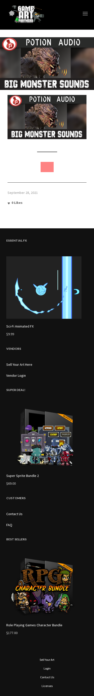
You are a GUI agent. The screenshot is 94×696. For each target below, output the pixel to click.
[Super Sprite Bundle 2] (47, 437)
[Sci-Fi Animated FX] (47, 287)
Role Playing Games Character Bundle (34, 625)
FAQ (9, 525)
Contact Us (14, 514)
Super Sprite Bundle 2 (22, 475)
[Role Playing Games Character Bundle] (47, 586)
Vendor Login (16, 375)
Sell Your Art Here (19, 364)
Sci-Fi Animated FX (20, 326)
